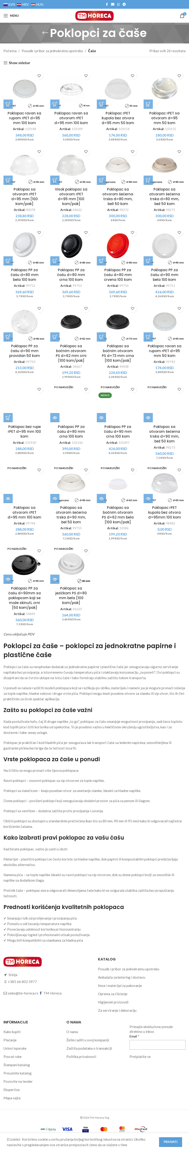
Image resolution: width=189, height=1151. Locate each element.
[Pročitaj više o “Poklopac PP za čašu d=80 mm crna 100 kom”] (54, 417)
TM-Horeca (52, 993)
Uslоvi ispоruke (15, 1048)
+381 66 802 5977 (22, 982)
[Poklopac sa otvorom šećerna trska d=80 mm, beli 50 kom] (118, 165)
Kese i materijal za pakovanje (120, 985)
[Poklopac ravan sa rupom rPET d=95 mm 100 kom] (24, 89)
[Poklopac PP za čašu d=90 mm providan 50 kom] (24, 322)
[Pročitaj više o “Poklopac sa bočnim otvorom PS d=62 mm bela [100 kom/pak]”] (101, 498)
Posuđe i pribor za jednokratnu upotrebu (52, 51)
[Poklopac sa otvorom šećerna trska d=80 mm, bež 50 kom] (165, 165)
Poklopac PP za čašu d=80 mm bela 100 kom (24, 275)
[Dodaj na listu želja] (39, 76)
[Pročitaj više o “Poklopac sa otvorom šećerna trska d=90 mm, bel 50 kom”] (54, 498)
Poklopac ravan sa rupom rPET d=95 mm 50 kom (164, 351)
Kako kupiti (12, 1032)
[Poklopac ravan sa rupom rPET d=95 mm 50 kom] (165, 322)
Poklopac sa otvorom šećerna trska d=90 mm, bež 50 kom (164, 434)
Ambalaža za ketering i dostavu (121, 977)
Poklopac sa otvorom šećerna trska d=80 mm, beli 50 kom (117, 196)
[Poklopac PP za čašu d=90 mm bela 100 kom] (165, 245)
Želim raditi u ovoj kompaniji (87, 1040)
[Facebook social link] (107, 4)
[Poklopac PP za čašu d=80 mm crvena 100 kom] (118, 245)
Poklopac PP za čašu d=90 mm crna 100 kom (118, 431)
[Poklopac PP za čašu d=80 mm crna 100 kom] (71, 245)
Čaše (92, 51)
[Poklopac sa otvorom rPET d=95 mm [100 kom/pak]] (24, 165)
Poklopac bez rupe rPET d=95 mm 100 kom (24, 431)
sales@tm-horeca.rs (23, 993)
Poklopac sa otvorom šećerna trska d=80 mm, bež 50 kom (164, 196)
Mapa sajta (12, 1098)
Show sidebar (19, 63)
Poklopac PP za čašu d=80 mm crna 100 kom (71, 275)
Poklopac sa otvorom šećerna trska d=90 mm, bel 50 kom (71, 514)
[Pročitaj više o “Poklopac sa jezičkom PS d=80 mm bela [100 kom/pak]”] (54, 579)
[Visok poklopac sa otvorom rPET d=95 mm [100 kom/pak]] (71, 165)
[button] (8, 104)
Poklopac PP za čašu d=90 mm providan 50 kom (24, 351)
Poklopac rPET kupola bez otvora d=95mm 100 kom (164, 512)
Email (134, 1036)
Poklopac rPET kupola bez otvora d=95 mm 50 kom (118, 118)
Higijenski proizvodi (113, 1002)
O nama (72, 1032)
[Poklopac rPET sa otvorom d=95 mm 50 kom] (165, 89)
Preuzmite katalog (17, 1073)
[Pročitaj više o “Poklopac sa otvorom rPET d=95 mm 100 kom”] (8, 498)
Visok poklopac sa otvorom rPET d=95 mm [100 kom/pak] (71, 196)
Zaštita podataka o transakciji (89, 1048)
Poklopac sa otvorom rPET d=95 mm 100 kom (24, 512)
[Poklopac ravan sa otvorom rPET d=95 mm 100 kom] (71, 89)
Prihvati (170, 1142)
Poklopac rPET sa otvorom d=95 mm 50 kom (164, 118)
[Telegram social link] (124, 4)
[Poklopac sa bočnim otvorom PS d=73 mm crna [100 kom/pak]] (118, 322)
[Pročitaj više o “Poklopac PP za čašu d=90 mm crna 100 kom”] (101, 417)
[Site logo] (94, 15)
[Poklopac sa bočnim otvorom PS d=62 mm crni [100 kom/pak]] (71, 322)
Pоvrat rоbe (12, 1056)
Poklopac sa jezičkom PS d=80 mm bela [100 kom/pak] (71, 595)
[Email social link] (113, 4)
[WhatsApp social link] (118, 4)
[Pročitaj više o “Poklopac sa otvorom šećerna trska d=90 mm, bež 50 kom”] (148, 417)
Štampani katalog (16, 1065)
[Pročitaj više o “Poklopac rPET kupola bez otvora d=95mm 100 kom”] (148, 498)
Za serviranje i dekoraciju (117, 1010)
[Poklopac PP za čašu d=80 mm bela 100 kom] (24, 245)
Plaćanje (10, 1040)
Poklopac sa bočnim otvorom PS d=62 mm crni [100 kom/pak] (71, 353)
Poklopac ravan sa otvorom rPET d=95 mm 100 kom (71, 118)
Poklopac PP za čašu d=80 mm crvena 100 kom (118, 275)
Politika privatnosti (81, 1056)
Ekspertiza (11, 1090)
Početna (10, 51)
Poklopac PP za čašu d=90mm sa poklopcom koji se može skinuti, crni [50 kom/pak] (24, 598)
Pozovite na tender (18, 1081)
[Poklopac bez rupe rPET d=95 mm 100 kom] (24, 402)
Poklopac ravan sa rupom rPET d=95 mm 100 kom (24, 118)
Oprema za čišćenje (112, 994)
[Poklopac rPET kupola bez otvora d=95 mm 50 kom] (118, 89)
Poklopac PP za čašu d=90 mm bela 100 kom (164, 275)
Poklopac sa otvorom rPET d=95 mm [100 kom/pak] (24, 196)
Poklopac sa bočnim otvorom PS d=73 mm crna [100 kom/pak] (118, 353)
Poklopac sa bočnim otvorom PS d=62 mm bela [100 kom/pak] (118, 514)
